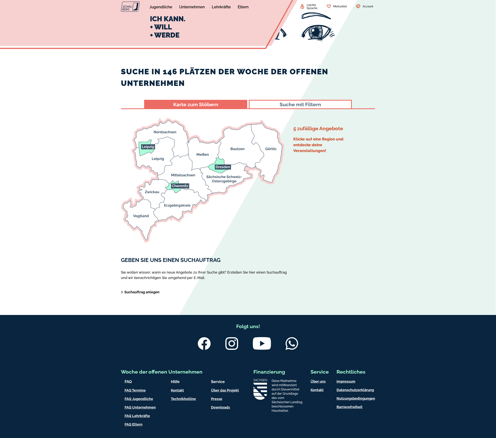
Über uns (318, 381)
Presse (216, 399)
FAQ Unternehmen (140, 407)
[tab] (195, 104)
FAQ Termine (135, 390)
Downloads (220, 407)
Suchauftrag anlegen (141, 292)
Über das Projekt (225, 390)
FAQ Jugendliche (139, 399)
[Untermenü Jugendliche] (160, 7)
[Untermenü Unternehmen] (192, 7)
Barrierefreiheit (350, 407)
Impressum (346, 381)
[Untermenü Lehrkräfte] (221, 7)
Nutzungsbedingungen (356, 398)
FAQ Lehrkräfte (137, 416)
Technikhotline (183, 399)
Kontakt (177, 390)
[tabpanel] (248, 177)
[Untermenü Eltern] (243, 7)
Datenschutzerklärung (355, 390)
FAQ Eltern (133, 424)
